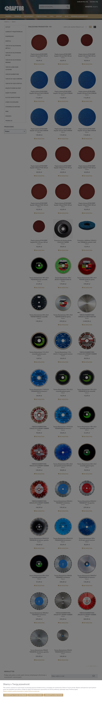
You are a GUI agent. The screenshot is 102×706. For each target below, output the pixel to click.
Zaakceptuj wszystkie (53, 695)
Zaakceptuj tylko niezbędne (15, 695)
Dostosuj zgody (35, 695)
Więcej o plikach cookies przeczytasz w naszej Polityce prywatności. (21, 691)
